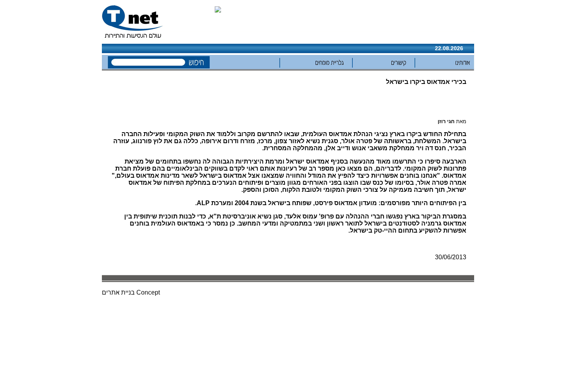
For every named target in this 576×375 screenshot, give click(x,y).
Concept (148, 292)
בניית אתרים (118, 292)
